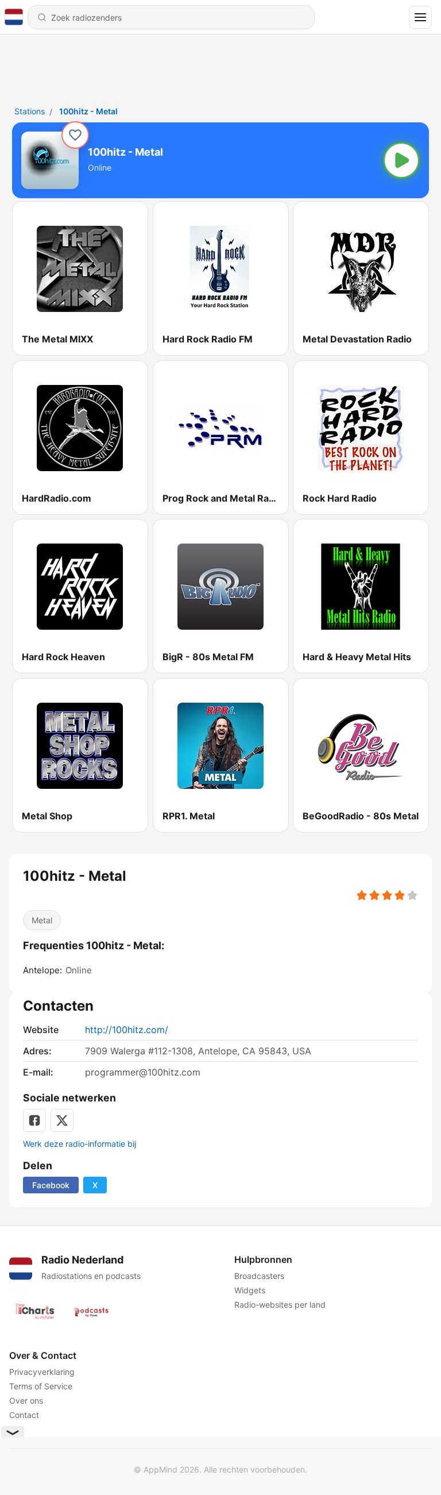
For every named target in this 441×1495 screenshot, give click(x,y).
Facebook (50, 1185)
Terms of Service (40, 1386)
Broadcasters (259, 1276)
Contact (24, 1415)
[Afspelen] (401, 160)
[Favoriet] (75, 135)
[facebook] (34, 1120)
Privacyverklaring (42, 1372)
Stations (29, 111)
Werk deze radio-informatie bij (79, 1144)
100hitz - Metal (88, 111)
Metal (42, 920)
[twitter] (62, 1120)
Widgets (249, 1290)
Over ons (26, 1400)
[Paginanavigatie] (420, 17)
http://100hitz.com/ (126, 1029)
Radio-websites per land (280, 1304)
